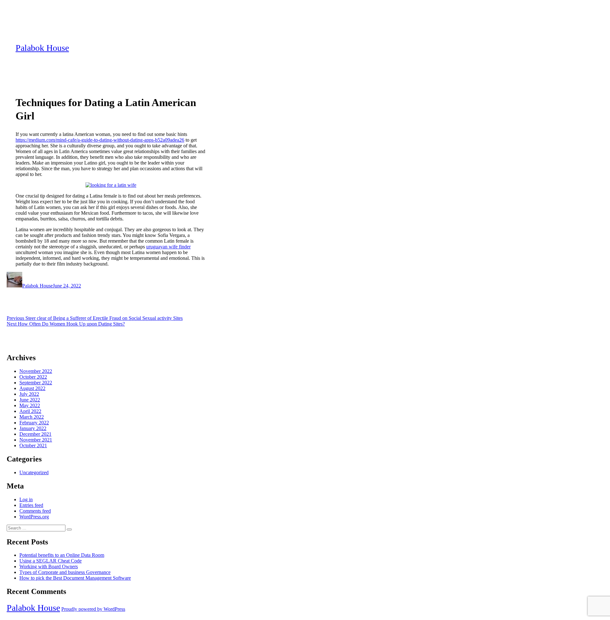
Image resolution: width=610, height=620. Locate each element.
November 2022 (35, 371)
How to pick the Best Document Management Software (75, 578)
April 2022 (30, 411)
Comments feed (35, 511)
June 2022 (29, 399)
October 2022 (33, 377)
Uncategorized (34, 472)
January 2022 (32, 428)
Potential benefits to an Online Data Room (61, 555)
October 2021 (33, 445)
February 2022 (34, 422)
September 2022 (35, 382)
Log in (26, 499)
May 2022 (29, 405)
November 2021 (35, 439)
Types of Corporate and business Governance (65, 572)
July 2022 (29, 394)
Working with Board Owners (48, 566)
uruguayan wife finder (168, 246)
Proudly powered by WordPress (93, 609)
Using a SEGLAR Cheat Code (50, 560)
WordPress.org (34, 516)
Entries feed (31, 505)
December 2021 (35, 434)
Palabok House (42, 48)
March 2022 (31, 417)
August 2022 (32, 388)
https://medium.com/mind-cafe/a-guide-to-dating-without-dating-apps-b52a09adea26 (100, 140)
